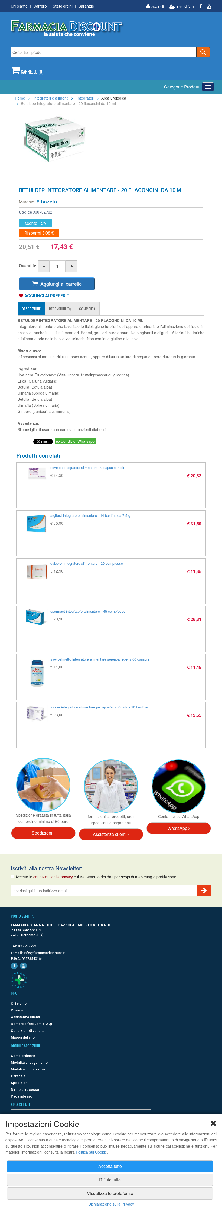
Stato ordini (63, 6)
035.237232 (27, 946)
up (71, 266)
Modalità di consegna (28, 1069)
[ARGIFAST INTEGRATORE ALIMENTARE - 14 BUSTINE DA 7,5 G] (37, 524)
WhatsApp (177, 828)
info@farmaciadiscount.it (44, 953)
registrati (184, 6)
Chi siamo (19, 6)
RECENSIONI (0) (60, 308)
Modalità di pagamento (29, 1062)
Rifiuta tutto (110, 1180)
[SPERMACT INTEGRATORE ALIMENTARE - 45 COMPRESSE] (37, 617)
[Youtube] (207, 6)
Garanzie (86, 6)
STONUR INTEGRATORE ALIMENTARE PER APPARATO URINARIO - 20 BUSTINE (99, 707)
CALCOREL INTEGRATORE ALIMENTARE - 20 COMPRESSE (86, 563)
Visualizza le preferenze (110, 1193)
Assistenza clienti (110, 834)
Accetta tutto (110, 1166)
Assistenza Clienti (25, 1017)
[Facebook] (198, 6)
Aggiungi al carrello (60, 283)
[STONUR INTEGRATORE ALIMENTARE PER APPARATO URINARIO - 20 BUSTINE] (37, 713)
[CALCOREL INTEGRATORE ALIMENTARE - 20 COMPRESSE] (37, 572)
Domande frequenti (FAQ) (31, 1024)
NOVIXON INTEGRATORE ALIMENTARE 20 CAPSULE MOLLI (87, 467)
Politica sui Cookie (91, 1152)
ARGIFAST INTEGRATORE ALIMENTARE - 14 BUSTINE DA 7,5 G (90, 515)
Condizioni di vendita (27, 1031)
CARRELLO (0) (31, 71)
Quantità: (27, 265)
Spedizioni (42, 833)
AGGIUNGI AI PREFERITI (46, 295)
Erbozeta (47, 202)
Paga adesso (21, 1096)
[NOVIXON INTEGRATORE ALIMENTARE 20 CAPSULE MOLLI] (37, 472)
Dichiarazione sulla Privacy (111, 1204)
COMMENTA (87, 308)
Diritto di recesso (25, 1090)
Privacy (17, 1010)
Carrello (40, 6)
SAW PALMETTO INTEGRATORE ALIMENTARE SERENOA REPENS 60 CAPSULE (99, 659)
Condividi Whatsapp (77, 441)
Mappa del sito (23, 1037)
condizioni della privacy (53, 876)
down (44, 266)
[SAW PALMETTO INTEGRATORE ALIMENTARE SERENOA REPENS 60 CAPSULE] (37, 673)
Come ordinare (23, 1056)
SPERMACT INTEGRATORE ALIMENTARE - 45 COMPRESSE (87, 611)
